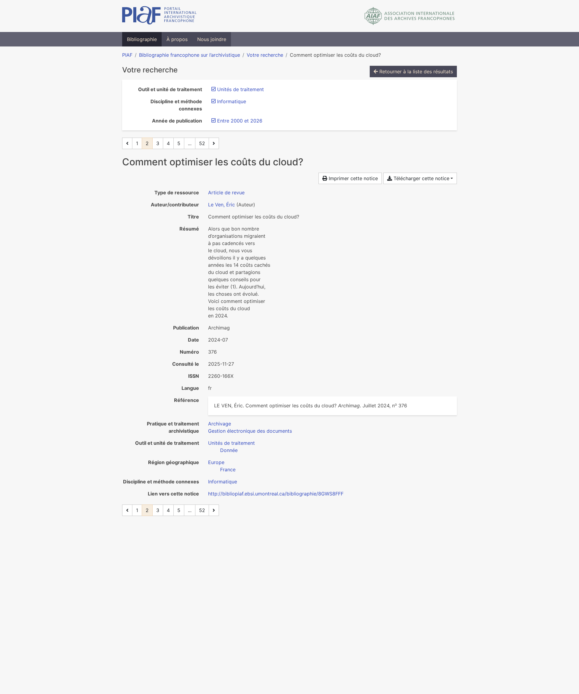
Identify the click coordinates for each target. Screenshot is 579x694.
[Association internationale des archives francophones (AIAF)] (409, 16)
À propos (177, 39)
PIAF (127, 55)
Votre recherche (265, 55)
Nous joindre (211, 39)
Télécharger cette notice (420, 178)
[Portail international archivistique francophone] (159, 16)
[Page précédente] (127, 143)
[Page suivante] (214, 143)
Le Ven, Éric (221, 205)
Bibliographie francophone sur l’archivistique (189, 55)
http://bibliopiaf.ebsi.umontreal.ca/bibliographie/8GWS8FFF (275, 494)
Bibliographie (142, 39)
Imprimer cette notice (352, 178)
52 (202, 143)
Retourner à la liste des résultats (415, 71)
